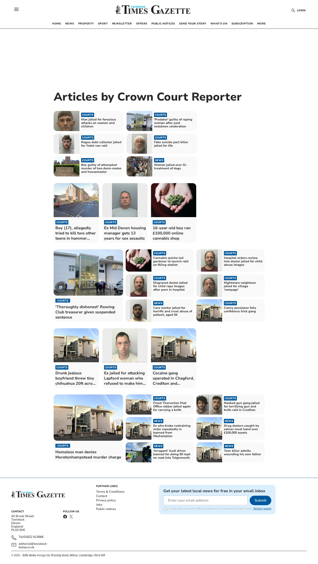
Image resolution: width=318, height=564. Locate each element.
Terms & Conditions (110, 492)
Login (301, 10)
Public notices (106, 509)
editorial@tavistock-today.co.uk (33, 545)
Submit (260, 500)
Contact (101, 496)
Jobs (99, 505)
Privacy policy (106, 500)
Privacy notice (262, 508)
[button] (16, 9)
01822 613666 (33, 537)
